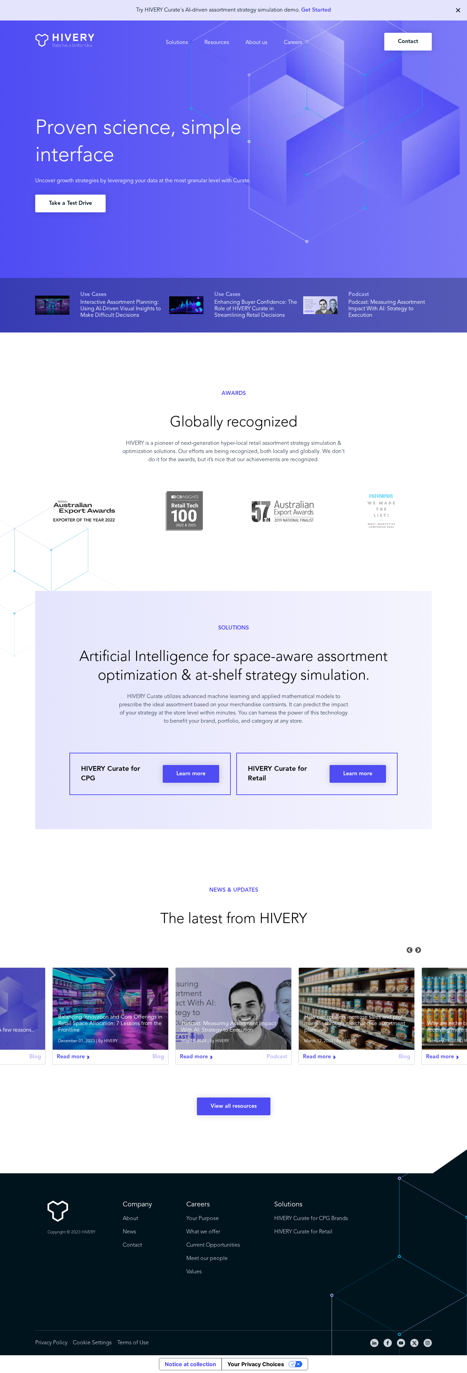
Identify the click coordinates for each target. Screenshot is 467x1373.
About (130, 1218)
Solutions (177, 42)
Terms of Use (133, 1343)
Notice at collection (190, 1364)
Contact (408, 41)
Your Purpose (202, 1218)
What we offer (203, 1232)
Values (194, 1272)
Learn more (190, 774)
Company (137, 1204)
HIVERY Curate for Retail (303, 1232)
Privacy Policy (51, 1343)
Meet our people (207, 1258)
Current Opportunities (213, 1245)
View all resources (234, 1106)
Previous (409, 950)
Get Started (316, 10)
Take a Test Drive (70, 203)
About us (256, 42)
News (129, 1232)
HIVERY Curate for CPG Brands (311, 1218)
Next (418, 950)
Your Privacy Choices (255, 1364)
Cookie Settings (92, 1343)
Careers (293, 42)
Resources (216, 42)
